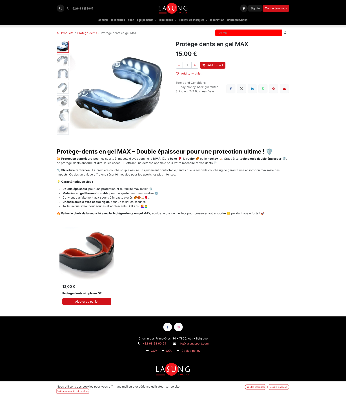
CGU (169, 350)
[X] (241, 88)
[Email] (284, 88)
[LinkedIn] (252, 88)
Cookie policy (190, 350)
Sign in (255, 8)
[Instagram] (178, 327)
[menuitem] (103, 20)
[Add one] (194, 65)
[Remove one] (179, 65)
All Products (65, 33)
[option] (173, 267)
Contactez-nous (276, 8)
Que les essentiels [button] (256, 387)
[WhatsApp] (263, 88)
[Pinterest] (273, 88)
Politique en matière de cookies (72, 391)
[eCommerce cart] (244, 8)
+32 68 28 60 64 (154, 343)
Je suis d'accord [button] (278, 387)
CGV (154, 350)
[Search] (285, 33)
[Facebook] (231, 88)
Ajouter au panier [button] (87, 301)
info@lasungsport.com (193, 343)
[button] (60, 8)
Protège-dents (87, 33)
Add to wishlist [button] (190, 73)
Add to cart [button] (214, 65)
